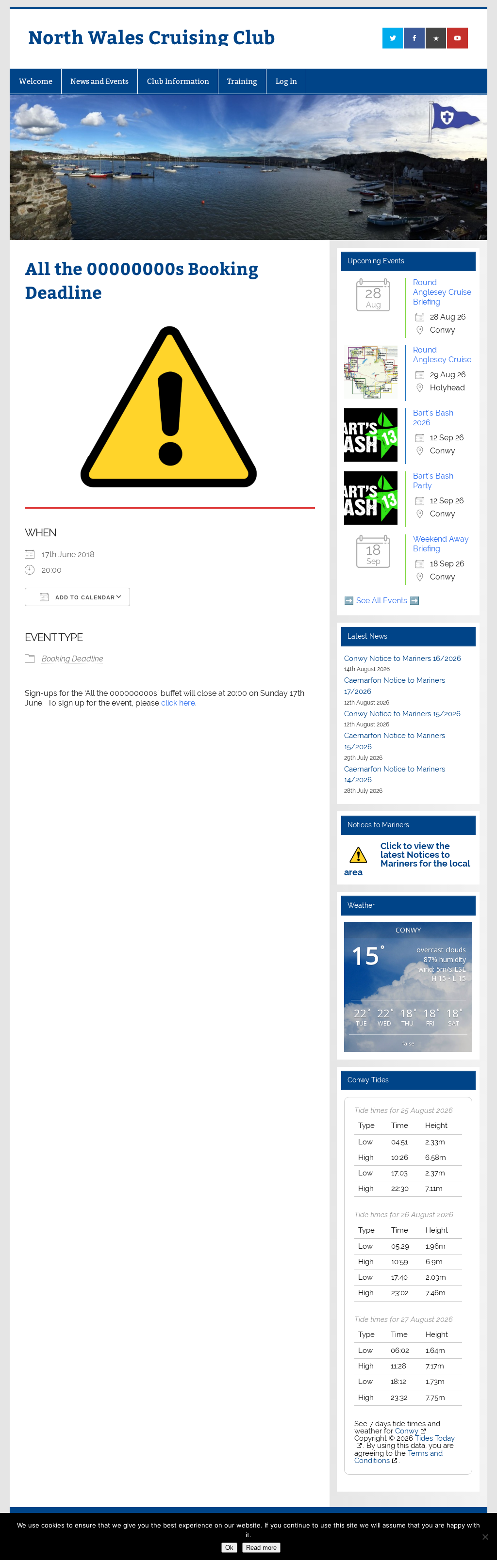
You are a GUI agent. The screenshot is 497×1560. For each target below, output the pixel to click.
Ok (229, 1547)
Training (242, 81)
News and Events (99, 81)
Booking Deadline (72, 658)
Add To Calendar (84, 597)
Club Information (178, 81)
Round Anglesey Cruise (442, 354)
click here (178, 703)
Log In (286, 81)
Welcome (35, 81)
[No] (485, 1537)
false (408, 1043)
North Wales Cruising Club (151, 36)
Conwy (406, 1431)
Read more (261, 1547)
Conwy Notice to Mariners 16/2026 (402, 658)
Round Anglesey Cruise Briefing (442, 292)
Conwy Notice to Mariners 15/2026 (402, 713)
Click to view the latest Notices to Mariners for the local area (406, 859)
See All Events (381, 600)
